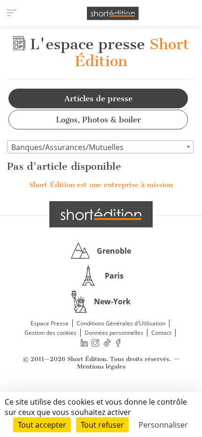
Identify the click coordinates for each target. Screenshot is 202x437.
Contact (161, 333)
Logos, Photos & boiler (98, 119)
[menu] (11, 13)
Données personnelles (114, 333)
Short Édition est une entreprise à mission (101, 185)
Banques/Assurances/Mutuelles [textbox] (67, 147)
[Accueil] (113, 13)
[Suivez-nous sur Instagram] (96, 342)
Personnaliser (163, 425)
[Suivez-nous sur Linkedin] (84, 342)
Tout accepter (42, 425)
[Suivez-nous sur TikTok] (107, 342)
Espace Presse (50, 323)
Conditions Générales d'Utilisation (121, 323)
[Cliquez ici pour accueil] (101, 214)
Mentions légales (101, 366)
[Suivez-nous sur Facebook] (118, 342)
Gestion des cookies (50, 333)
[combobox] (100, 146)
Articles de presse (98, 98)
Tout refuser (102, 425)
